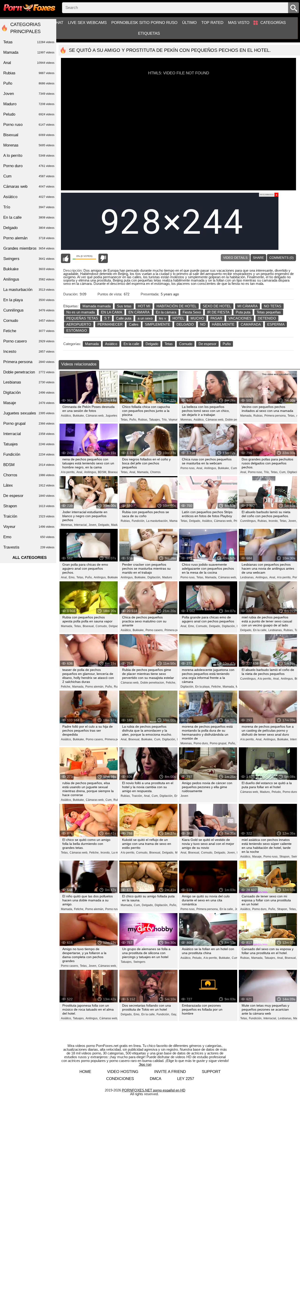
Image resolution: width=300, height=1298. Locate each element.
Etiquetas (149, 33)
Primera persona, (275, 415)
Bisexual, (114, 472)
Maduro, (116, 525)
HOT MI (144, 306)
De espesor (207, 344)
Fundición (28, 454)
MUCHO (197, 318)
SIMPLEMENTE (157, 324)
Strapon (28, 506)
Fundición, (138, 521)
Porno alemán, (94, 686)
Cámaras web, (95, 415)
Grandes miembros (28, 248)
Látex (28, 485)
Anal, (79, 472)
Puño (227, 344)
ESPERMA (276, 324)
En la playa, (202, 686)
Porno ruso (112, 909)
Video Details (235, 258)
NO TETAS (272, 306)
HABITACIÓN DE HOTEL (176, 306)
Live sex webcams (87, 22)
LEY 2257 (185, 1078)
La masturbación (28, 289)
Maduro (167, 577)
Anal (28, 62)
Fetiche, (66, 686)
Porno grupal (28, 423)
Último (189, 22)
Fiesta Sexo (192, 312)
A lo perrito (28, 155)
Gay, (174, 1014)
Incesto (28, 351)
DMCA (155, 1078)
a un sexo (145, 318)
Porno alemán (28, 238)
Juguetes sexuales (117, 415)
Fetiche (28, 331)
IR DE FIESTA (218, 312)
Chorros (155, 472)
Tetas (169, 344)
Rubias (28, 73)
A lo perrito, (68, 472)
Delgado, (104, 525)
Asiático (111, 344)
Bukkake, (79, 415)
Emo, (72, 577)
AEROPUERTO (78, 324)
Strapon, (284, 856)
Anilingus (28, 279)
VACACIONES (240, 318)
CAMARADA (251, 324)
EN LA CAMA (111, 312)
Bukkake (28, 269)
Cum (28, 176)
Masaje (28, 403)
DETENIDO (267, 318)
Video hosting (122, 1071)
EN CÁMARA (139, 312)
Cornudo (185, 344)
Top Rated (212, 22)
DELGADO (185, 324)
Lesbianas (28, 382)
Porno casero (28, 341)
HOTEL (178, 318)
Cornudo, (102, 626)
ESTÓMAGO (76, 330)
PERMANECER (110, 324)
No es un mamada (80, 312)
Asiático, (66, 415)
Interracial (28, 434)
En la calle (131, 344)
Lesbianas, (247, 577)
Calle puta (123, 318)
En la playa (28, 300)
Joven (184, 796)
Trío (28, 207)
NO (203, 324)
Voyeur (173, 419)
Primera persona (28, 362)
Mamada (92, 344)
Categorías (273, 22)
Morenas (28, 145)
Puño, (133, 419)
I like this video (65, 258)
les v (162, 318)
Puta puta (243, 312)
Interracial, (80, 525)
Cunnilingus (28, 310)
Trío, (164, 419)
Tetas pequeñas (269, 312)
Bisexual (28, 135)
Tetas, (124, 419)
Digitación (28, 392)
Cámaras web (28, 186)
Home (85, 1071)
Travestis (28, 547)
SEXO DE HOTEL (217, 306)
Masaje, (257, 856)
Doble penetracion (28, 372)
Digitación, (154, 577)
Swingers (139, 961)
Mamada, (246, 415)
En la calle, (260, 630)
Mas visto (238, 22)
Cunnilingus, (248, 521)
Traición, (137, 796)
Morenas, (186, 419)
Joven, (93, 525)
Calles (134, 324)
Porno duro (28, 166)
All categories (29, 557)
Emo (28, 537)
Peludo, (276, 792)
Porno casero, (154, 630)
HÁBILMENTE (223, 324)
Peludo (28, 114)
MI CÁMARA (247, 306)
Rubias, (143, 419)
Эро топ (145, 1064)
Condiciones (120, 1078)
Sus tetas (124, 306)
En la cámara (166, 312)
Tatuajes (28, 444)
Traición (28, 516)
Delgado (152, 344)
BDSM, (102, 472)
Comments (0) (281, 258)
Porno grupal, (218, 743)
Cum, (234, 468)
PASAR (216, 318)
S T (107, 318)
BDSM (28, 465)
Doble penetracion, (152, 682)
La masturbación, (157, 521)
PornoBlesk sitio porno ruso (144, 22)
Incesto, (273, 521)
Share (258, 258)
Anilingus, (90, 472)
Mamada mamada (96, 306)
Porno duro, (201, 743)
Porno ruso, (187, 468)
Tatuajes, (155, 419)
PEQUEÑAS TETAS (82, 318)
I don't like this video (103, 258)
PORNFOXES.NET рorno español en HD (153, 1090)
